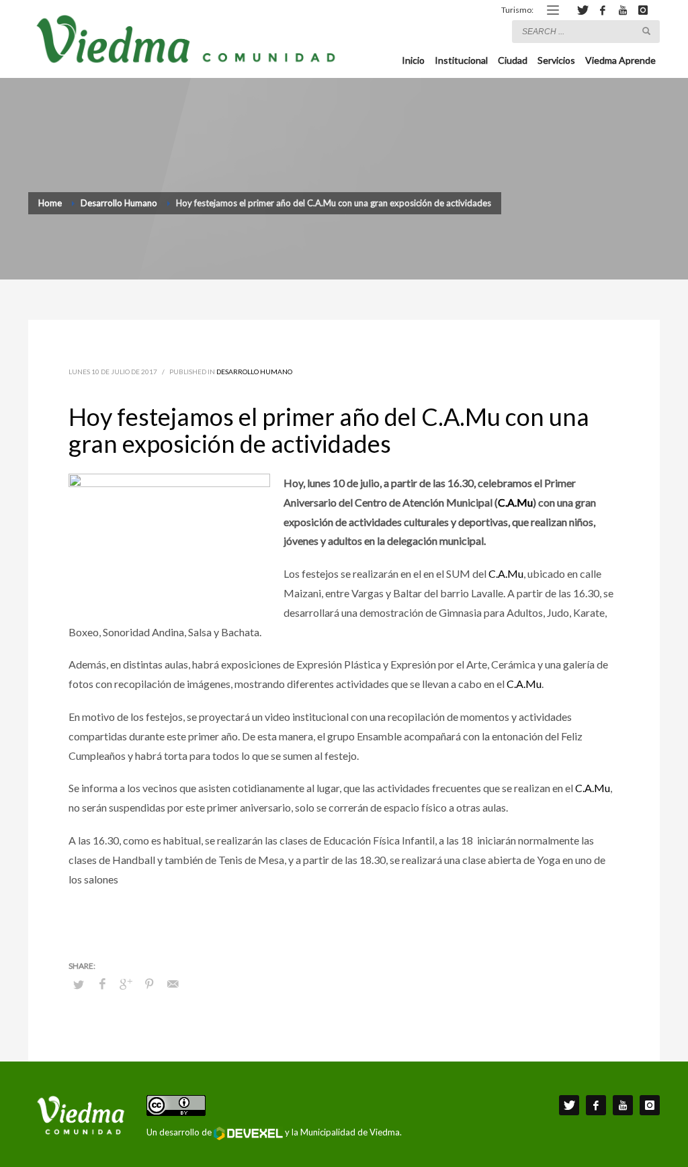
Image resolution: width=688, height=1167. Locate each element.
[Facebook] (603, 10)
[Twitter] (582, 10)
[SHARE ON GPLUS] (126, 984)
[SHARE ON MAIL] (173, 984)
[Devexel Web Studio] (248, 1133)
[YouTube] (623, 10)
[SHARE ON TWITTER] (79, 984)
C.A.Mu (515, 502)
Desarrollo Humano (254, 372)
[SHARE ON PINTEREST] (149, 984)
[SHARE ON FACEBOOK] (102, 984)
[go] (646, 31)
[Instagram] (643, 10)
